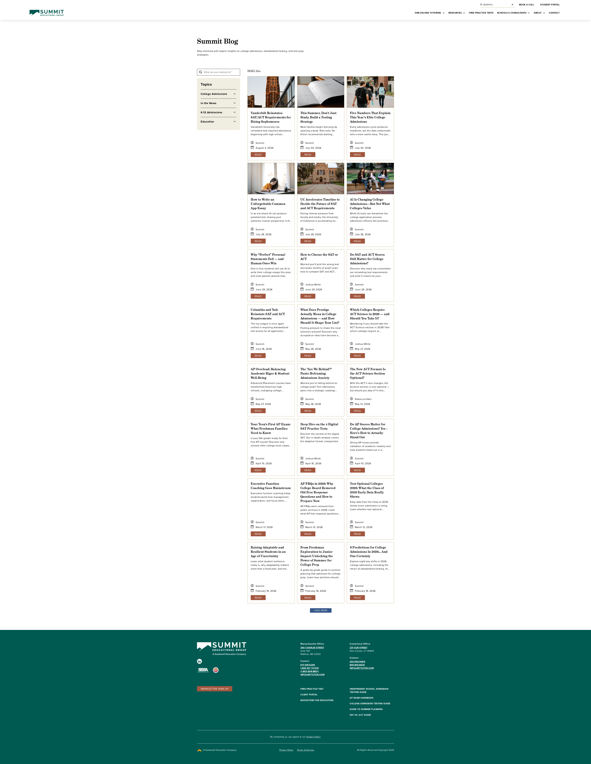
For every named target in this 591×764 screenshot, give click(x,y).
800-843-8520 (357, 664)
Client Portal (309, 694)
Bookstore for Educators (317, 700)
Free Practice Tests (481, 12)
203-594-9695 (357, 661)
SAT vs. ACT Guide (360, 714)
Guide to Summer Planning (366, 709)
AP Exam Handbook (361, 697)
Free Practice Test (312, 688)
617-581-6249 (307, 664)
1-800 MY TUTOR (309, 668)
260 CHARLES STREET (312, 647)
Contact (554, 12)
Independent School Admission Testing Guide (369, 690)
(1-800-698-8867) (309, 671)
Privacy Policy (313, 736)
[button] (430, 12)
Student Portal (550, 4)
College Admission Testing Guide (370, 703)
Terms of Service (305, 750)
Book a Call (526, 4)
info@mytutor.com (312, 674)
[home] (47, 13)
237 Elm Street (358, 647)
